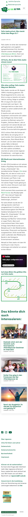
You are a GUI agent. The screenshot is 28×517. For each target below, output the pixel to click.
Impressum (5, 457)
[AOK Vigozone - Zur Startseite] (11, 9)
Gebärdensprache (14, 4)
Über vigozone (6, 439)
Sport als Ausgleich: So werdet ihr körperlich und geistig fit (13, 406)
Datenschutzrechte (8, 450)
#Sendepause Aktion (8, 54)
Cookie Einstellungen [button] (8, 515)
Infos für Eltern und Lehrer (10, 443)
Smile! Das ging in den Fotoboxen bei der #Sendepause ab (13, 377)
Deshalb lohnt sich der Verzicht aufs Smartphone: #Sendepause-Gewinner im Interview (14, 346)
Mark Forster (5, 193)
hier (21, 485)
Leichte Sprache (14, 1)
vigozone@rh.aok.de (18, 476)
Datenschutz (6, 446)
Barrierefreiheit (6, 453)
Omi (20, 171)
